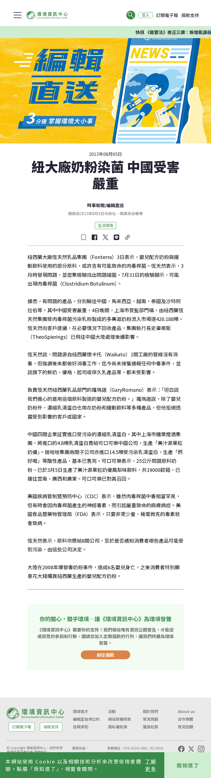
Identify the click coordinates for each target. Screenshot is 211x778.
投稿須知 (80, 726)
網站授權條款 (119, 719)
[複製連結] (127, 237)
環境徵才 (80, 711)
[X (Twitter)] (191, 749)
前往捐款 (105, 655)
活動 (112, 711)
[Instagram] (201, 749)
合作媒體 (185, 719)
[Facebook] (181, 749)
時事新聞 (96, 205)
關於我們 (150, 711)
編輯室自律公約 (86, 719)
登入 (145, 15)
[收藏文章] (83, 237)
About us (186, 711)
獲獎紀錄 (150, 726)
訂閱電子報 (167, 15)
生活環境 (105, 225)
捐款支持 (190, 15)
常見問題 (150, 719)
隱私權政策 (117, 726)
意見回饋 (185, 726)
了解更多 (150, 765)
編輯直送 (115, 205)
